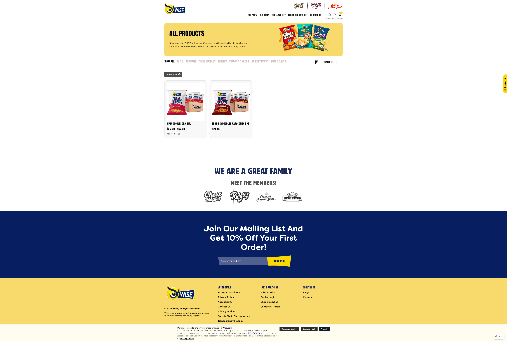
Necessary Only (309, 329)
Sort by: (317, 62)
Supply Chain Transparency (234, 316)
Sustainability (279, 15)
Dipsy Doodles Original (179, 123)
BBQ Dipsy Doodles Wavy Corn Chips (230, 123)
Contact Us (315, 15)
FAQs (306, 292)
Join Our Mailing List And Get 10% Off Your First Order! (49, 145)
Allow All (324, 329)
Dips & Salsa (278, 61)
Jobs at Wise (267, 292)
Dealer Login (267, 297)
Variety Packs (260, 61)
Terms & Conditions (229, 292)
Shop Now (252, 15)
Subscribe (6, 154)
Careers (307, 297)
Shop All (169, 61)
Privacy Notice (226, 311)
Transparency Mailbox (230, 321)
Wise (180, 61)
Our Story (264, 15)
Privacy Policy (187, 338)
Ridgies (222, 61)
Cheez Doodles (207, 61)
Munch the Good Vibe (298, 15)
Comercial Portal (270, 306)
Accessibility (225, 302)
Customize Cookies (289, 329)
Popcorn (191, 61)
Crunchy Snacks (239, 61)
